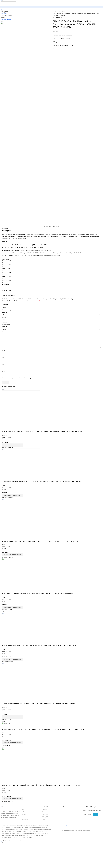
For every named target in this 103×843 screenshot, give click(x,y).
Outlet (43, 819)
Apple (23, 809)
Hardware (24, 814)
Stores (43, 811)
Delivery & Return (46, 816)
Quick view (8, 782)
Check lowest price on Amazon (63, 35)
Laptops (23, 811)
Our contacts (45, 814)
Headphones (25, 819)
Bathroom (24, 822)
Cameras (24, 816)
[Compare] (4, 782)
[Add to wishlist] (12, 782)
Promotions (44, 809)
